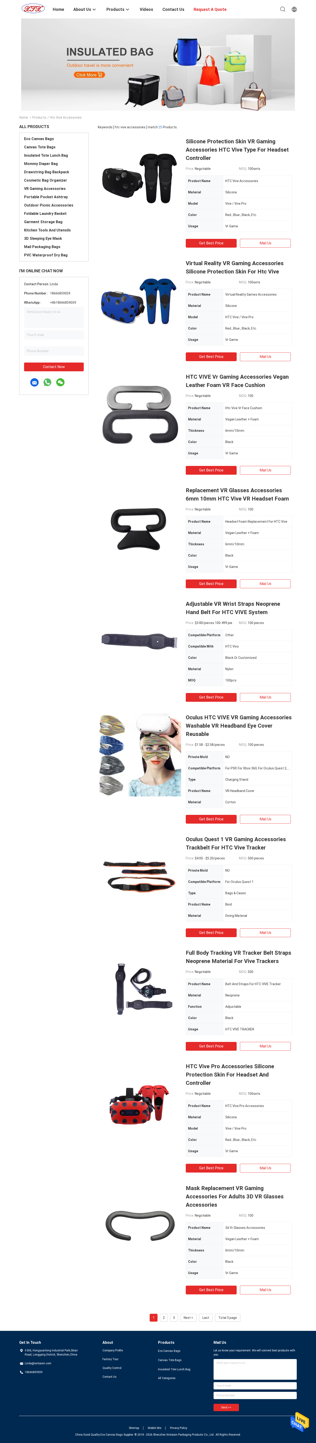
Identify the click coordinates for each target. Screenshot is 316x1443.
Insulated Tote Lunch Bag (46, 155)
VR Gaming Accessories (45, 188)
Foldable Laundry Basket (45, 213)
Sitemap (134, 1428)
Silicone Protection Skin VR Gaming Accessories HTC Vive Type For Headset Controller (237, 149)
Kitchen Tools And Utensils (47, 230)
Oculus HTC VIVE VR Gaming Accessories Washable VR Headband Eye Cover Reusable (239, 725)
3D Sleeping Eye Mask (43, 238)
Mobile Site (154, 1428)
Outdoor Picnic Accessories (48, 205)
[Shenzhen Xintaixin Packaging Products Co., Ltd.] (33, 8)
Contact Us (109, 1376)
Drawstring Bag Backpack (46, 172)
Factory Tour (110, 1359)
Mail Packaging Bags (42, 247)
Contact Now (54, 367)
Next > (188, 1318)
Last (205, 1318)
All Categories (167, 1378)
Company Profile (112, 1350)
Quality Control (111, 1368)
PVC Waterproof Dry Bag (46, 255)
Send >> (226, 1407)
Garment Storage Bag (43, 222)
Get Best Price (211, 243)
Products (39, 117)
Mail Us (265, 243)
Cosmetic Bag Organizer (45, 180)
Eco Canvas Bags (39, 139)
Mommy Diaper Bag (41, 164)
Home (23, 117)
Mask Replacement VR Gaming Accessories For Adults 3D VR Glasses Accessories (235, 1196)
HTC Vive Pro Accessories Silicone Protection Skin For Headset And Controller (230, 1074)
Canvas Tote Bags (40, 147)
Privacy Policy (178, 1428)
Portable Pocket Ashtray (46, 197)
